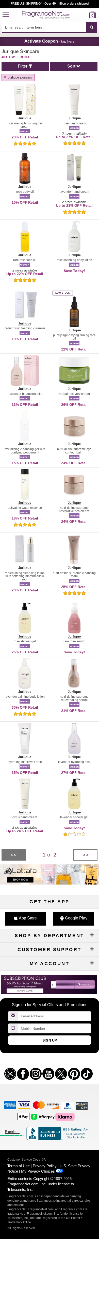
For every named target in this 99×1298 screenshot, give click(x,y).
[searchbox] (44, 27)
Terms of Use (18, 1166)
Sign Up (49, 1040)
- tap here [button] (49, 41)
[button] (6, 14)
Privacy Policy (45, 1166)
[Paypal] (67, 1106)
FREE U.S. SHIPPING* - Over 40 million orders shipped (50, 3)
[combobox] (49, 27)
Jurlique (19, 77)
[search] (84, 14)
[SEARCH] (91, 27)
